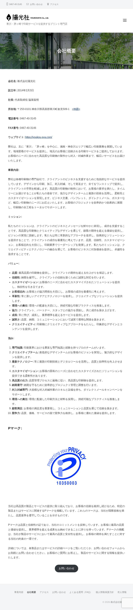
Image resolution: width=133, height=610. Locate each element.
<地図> (76, 109)
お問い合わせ (36, 4)
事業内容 (18, 592)
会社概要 (31, 592)
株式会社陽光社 (119, 602)
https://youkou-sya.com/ (38, 137)
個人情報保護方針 (105, 592)
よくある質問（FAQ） (80, 592)
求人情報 (122, 592)
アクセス (54, 4)
